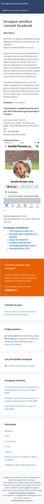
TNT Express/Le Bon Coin (21, 231)
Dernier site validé (13, 344)
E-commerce (10, 441)
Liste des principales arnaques (21, 365)
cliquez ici (11, 289)
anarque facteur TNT (19, 248)
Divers (7, 436)
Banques (9, 431)
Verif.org (9, 338)
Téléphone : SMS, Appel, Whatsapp (20, 465)
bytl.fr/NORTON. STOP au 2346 (18, 406)
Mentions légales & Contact (22, 500)
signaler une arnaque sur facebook (22, 493)
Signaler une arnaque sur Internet (15, 10)
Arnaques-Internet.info (14, 3)
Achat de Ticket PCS (18, 239)
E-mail (7, 446)
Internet (8, 451)
